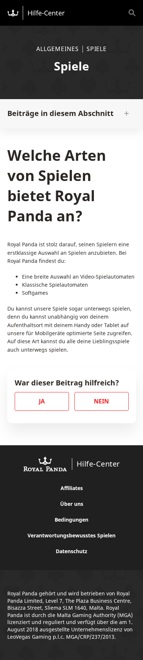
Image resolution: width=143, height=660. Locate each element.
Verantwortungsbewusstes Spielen (71, 535)
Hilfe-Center (46, 12)
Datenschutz (71, 551)
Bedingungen (71, 519)
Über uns (71, 503)
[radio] (42, 401)
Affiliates (71, 488)
